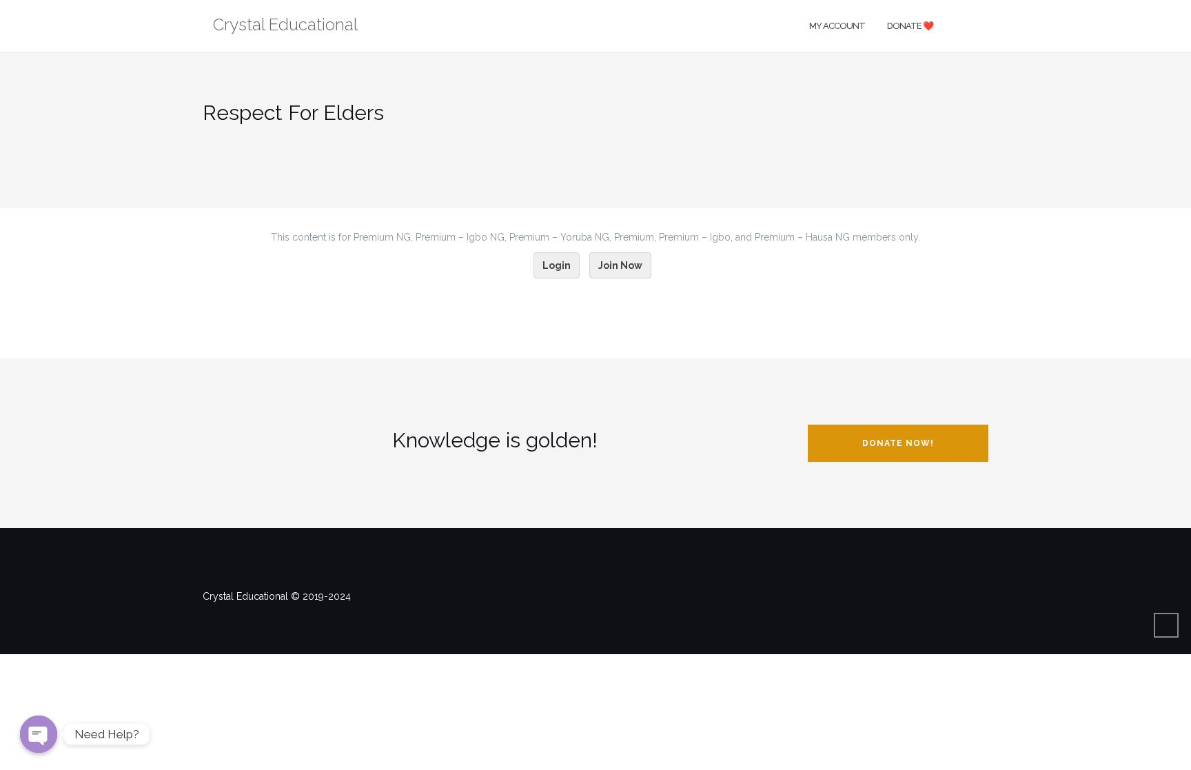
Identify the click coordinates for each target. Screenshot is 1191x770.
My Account (837, 26)
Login (556, 265)
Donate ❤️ (910, 26)
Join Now (620, 265)
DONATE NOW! (898, 443)
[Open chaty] (38, 734)
